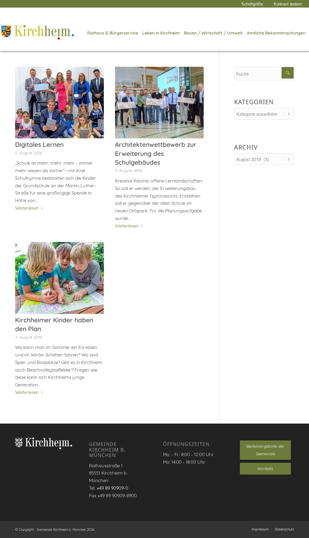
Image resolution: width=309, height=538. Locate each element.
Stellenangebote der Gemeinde (265, 450)
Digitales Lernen (39, 144)
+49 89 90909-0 (112, 488)
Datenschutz (284, 529)
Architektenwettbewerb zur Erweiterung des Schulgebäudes (155, 153)
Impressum (260, 529)
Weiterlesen (27, 208)
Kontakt (265, 468)
